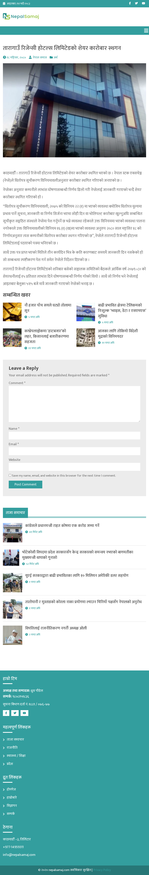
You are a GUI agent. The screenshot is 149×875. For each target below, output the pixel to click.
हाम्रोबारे (12, 798)
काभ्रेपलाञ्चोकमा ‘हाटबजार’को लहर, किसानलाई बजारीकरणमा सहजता (46, 336)
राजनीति (12, 748)
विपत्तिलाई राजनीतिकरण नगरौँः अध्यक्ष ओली (56, 628)
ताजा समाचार (15, 739)
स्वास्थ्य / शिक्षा (16, 756)
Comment (17, 383)
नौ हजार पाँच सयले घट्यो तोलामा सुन (47, 308)
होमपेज (11, 789)
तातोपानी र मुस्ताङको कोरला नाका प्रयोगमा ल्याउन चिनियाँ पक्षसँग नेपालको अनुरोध (83, 602)
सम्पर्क (11, 814)
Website (14, 460)
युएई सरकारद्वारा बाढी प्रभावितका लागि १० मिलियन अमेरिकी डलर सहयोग (76, 575)
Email (14, 444)
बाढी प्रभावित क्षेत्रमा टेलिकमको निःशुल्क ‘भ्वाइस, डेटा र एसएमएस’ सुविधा (122, 310)
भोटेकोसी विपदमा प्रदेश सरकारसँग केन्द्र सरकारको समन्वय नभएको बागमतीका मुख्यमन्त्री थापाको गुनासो (77, 555)
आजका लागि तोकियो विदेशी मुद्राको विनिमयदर (118, 334)
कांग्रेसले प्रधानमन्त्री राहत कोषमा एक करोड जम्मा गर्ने (62, 525)
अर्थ (55, 57)
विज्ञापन (12, 806)
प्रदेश (10, 764)
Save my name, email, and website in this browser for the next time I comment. (64, 475)
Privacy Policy (102, 870)
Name (14, 429)
